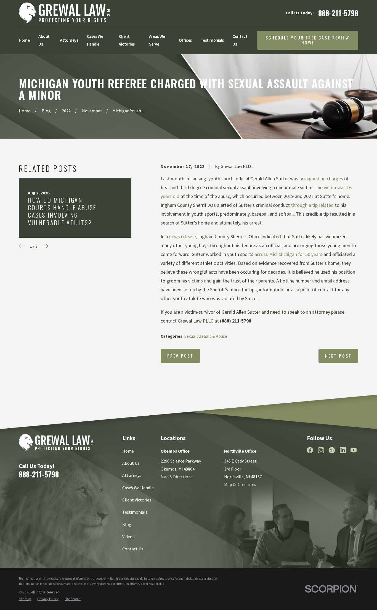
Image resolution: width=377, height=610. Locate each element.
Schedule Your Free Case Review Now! (308, 40)
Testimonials (134, 512)
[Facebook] (310, 450)
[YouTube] (354, 450)
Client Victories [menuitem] (127, 40)
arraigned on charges (321, 179)
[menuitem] (25, 599)
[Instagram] (321, 450)
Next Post (338, 355)
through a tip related (312, 205)
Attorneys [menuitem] (69, 40)
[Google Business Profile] (332, 450)
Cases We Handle (138, 487)
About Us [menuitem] (44, 40)
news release (182, 237)
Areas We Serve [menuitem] (157, 40)
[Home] (64, 12)
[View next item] (45, 246)
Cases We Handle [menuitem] (95, 40)
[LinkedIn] (343, 450)
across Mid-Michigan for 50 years (288, 254)
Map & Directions (177, 476)
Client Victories (136, 500)
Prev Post (180, 355)
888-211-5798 (338, 13)
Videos (128, 536)
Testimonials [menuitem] (212, 40)
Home (128, 451)
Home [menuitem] (24, 40)
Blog (126, 524)
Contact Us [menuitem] (239, 40)
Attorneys (131, 475)
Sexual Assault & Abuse (205, 336)
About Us (130, 463)
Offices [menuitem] (185, 40)
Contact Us (132, 548)
